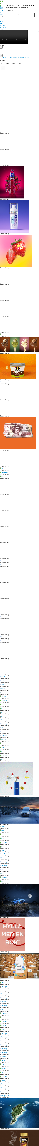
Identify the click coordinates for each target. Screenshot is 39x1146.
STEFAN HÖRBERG (6, 58)
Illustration (3, 22)
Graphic (2, 11)
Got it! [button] (20, 15)
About (1, 14)
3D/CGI (2, 9)
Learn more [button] (9, 10)
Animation (3, 27)
